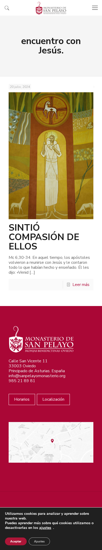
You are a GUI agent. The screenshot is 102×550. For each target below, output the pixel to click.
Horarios (22, 399)
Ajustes (39, 541)
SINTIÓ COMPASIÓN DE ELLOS (44, 237)
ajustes (45, 527)
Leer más (80, 285)
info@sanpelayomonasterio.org (37, 376)
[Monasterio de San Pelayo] (51, 7)
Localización (53, 399)
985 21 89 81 (22, 381)
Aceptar (15, 541)
